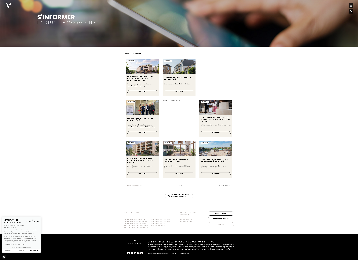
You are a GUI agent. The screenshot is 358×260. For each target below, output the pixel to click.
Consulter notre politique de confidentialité (14, 244)
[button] (4, 257)
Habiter (145, 225)
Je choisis (21, 250)
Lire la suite (142, 92)
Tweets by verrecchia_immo (172, 101)
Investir (145, 227)
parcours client (188, 219)
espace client (187, 221)
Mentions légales (152, 253)
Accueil (127, 53)
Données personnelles (162, 253)
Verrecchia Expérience (221, 219)
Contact (221, 224)
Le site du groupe (221, 213)
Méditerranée (142, 221)
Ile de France (142, 223)
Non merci (8, 250)
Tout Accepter (34, 250)
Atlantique (141, 219)
